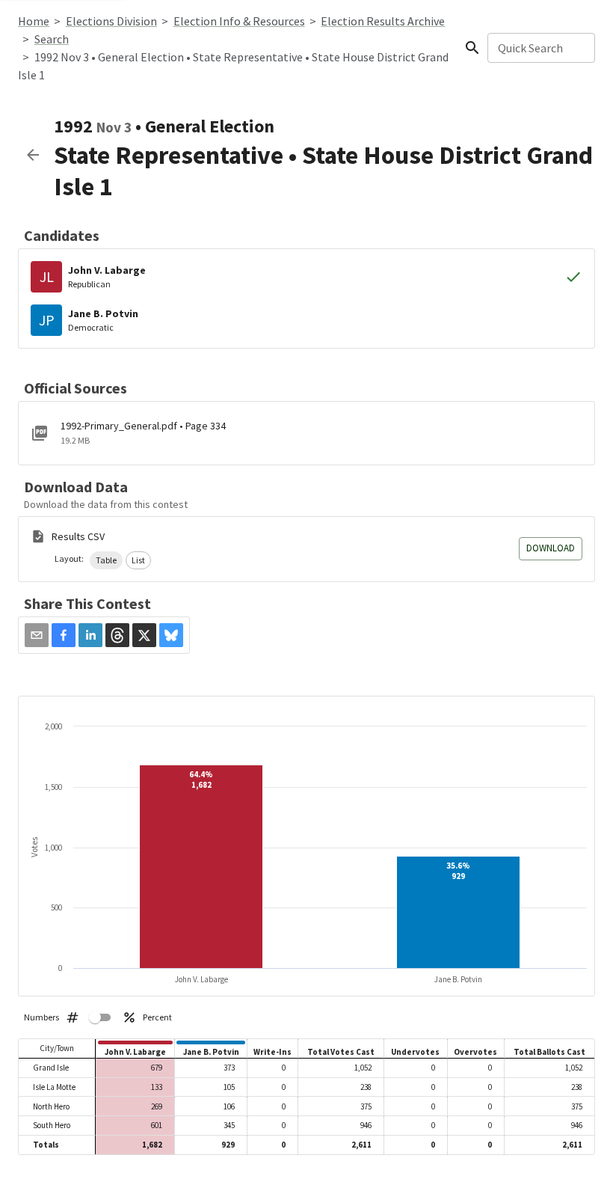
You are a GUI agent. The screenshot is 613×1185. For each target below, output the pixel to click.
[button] (106, 560)
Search (51, 38)
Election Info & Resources (239, 20)
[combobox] (540, 47)
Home (33, 20)
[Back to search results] (33, 155)
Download (550, 548)
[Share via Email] (37, 635)
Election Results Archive (383, 20)
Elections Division (111, 20)
